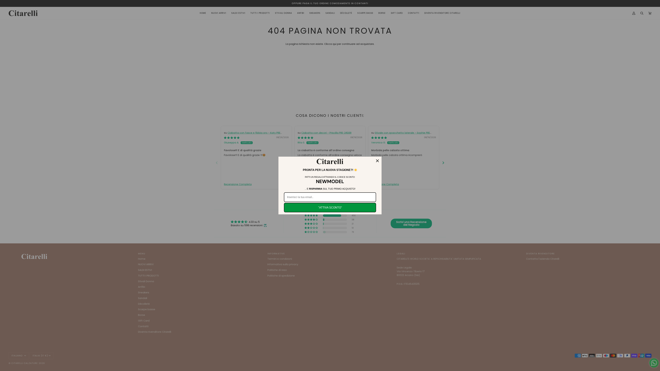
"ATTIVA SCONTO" (330, 207)
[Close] (377, 161)
